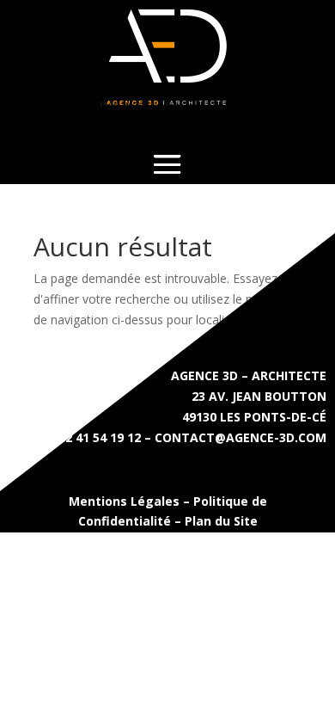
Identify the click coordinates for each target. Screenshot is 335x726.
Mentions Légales (124, 501)
